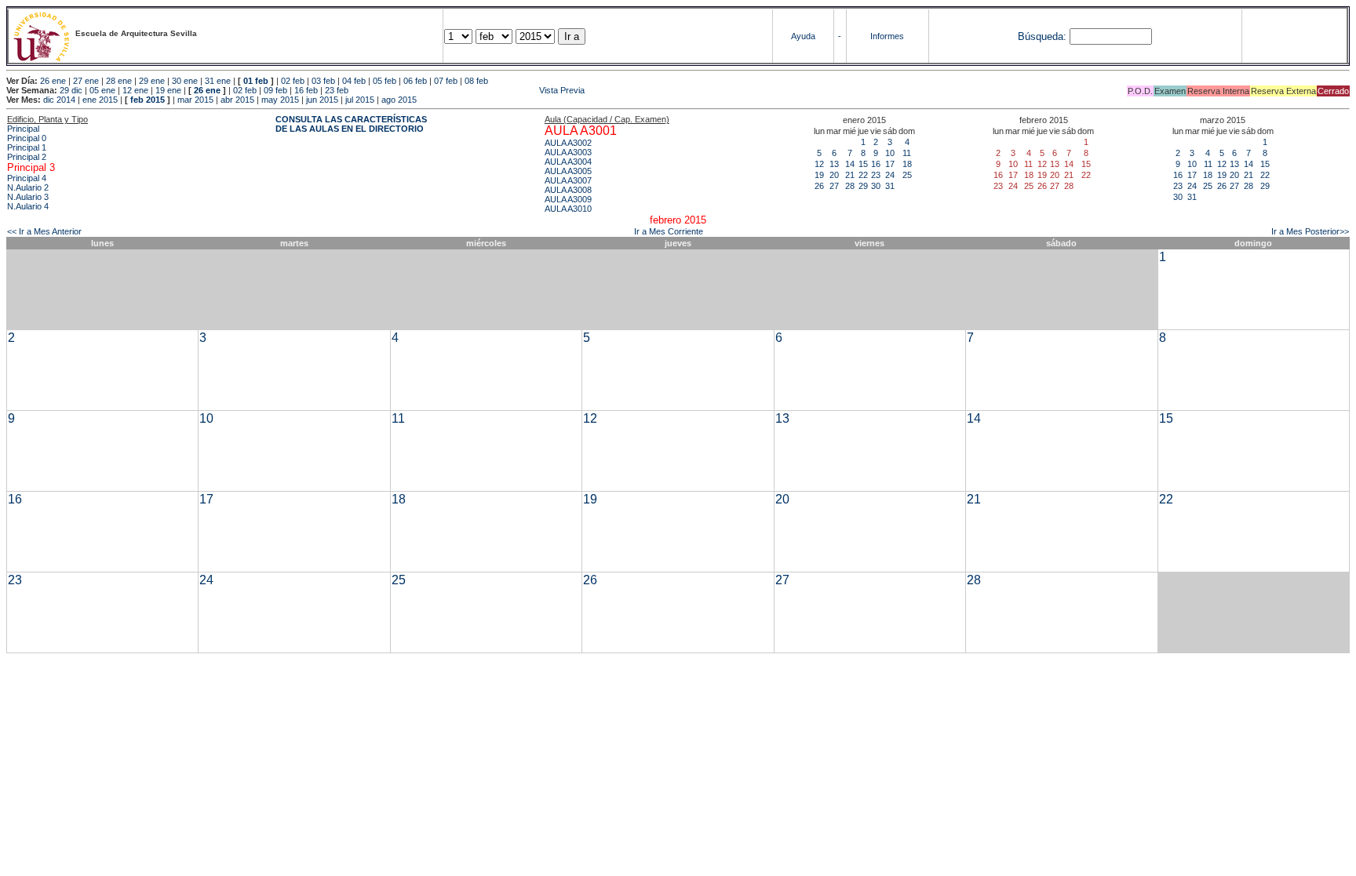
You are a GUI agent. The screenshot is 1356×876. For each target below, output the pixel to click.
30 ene (185, 80)
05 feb (384, 80)
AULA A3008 (568, 189)
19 (819, 175)
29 (863, 186)
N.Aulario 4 (28, 206)
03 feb (323, 80)
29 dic (71, 90)
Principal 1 (26, 147)
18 (907, 164)
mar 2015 (195, 99)
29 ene (152, 80)
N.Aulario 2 (28, 187)
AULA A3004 (568, 161)
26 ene (53, 80)
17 (890, 164)
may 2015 (280, 99)
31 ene (218, 80)
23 (875, 175)
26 (819, 186)
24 (890, 175)
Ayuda (803, 36)
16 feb (306, 90)
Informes (887, 36)
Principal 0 (26, 138)
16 (875, 164)
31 (890, 186)
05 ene (102, 90)
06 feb (415, 80)
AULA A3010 (568, 208)
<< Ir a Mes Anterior (44, 231)
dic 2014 (59, 99)
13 (834, 164)
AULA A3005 (568, 171)
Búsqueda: (1042, 36)
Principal (23, 128)
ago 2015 (399, 99)
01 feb (255, 80)
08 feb (476, 80)
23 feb (336, 90)
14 (850, 164)
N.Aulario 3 (28, 197)
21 (850, 175)
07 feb (445, 80)
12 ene (135, 90)
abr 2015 (237, 99)
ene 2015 (100, 99)
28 (850, 186)
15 (863, 164)
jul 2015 (359, 99)
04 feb (354, 80)
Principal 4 (26, 178)
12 (819, 164)
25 (907, 175)
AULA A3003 (568, 152)
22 (863, 175)
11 (906, 153)
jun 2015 (322, 99)
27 (834, 186)
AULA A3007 (568, 180)
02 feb (292, 80)
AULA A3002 (568, 142)
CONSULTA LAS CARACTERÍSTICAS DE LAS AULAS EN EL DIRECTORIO (351, 123)
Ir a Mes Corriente (668, 231)
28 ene (119, 80)
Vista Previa (468, 90)
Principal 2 (26, 157)
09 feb (275, 90)
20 (834, 175)
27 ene (86, 80)
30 (875, 186)
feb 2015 (147, 99)
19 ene (168, 90)
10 (890, 153)
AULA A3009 (568, 199)
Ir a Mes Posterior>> (1310, 231)
